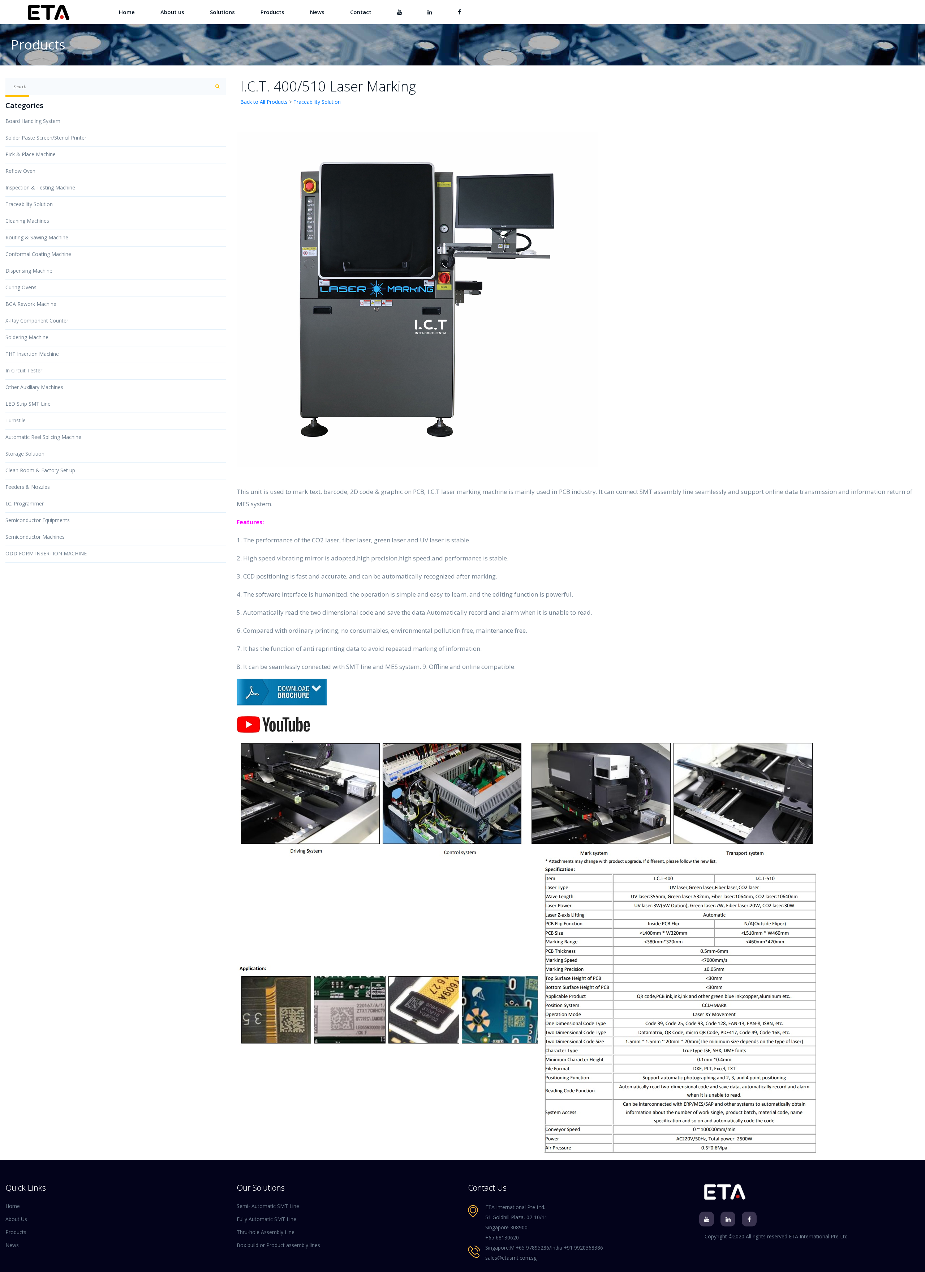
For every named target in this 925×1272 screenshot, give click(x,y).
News (317, 12)
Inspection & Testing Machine (40, 187)
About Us (16, 1219)
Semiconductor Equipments (37, 520)
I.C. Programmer (24, 503)
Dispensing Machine (28, 270)
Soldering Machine (26, 337)
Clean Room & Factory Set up (40, 470)
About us (172, 12)
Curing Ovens (20, 287)
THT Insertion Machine (32, 353)
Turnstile (15, 420)
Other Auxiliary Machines (34, 387)
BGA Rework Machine (30, 303)
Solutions (222, 12)
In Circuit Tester (23, 370)
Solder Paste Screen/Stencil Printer (45, 137)
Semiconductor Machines (35, 536)
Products (272, 12)
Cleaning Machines (27, 220)
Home (127, 12)
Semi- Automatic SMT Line (268, 1206)
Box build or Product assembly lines (278, 1245)
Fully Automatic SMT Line (266, 1219)
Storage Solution (24, 453)
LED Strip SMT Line (28, 403)
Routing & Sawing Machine (36, 237)
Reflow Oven (20, 170)
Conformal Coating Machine (38, 254)
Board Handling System (32, 121)
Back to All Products (264, 101)
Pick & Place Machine (30, 154)
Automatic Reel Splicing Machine (43, 437)
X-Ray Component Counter (36, 320)
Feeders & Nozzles (27, 486)
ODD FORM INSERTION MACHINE (46, 553)
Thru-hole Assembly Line (265, 1232)
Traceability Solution (29, 204)
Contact (360, 12)
